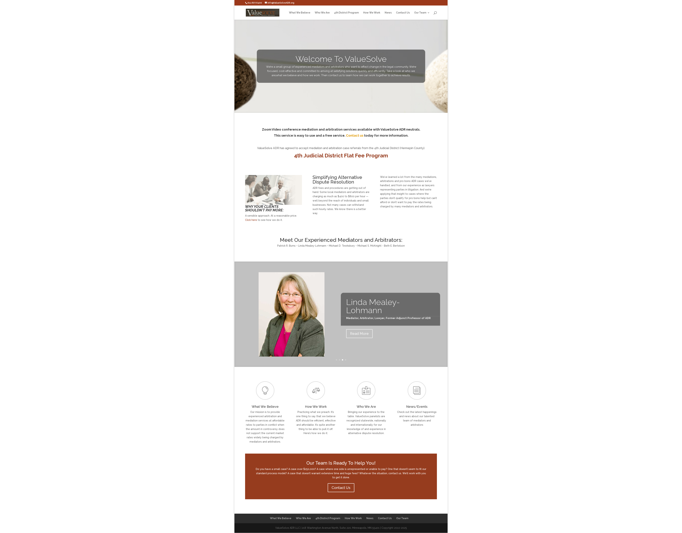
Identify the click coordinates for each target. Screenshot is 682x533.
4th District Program (346, 12)
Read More (359, 332)
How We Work (371, 12)
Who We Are (322, 12)
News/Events (416, 406)
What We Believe (299, 12)
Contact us (354, 135)
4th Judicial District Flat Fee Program (341, 155)
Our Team (420, 12)
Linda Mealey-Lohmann (373, 305)
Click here (251, 220)
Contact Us (403, 12)
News (388, 12)
